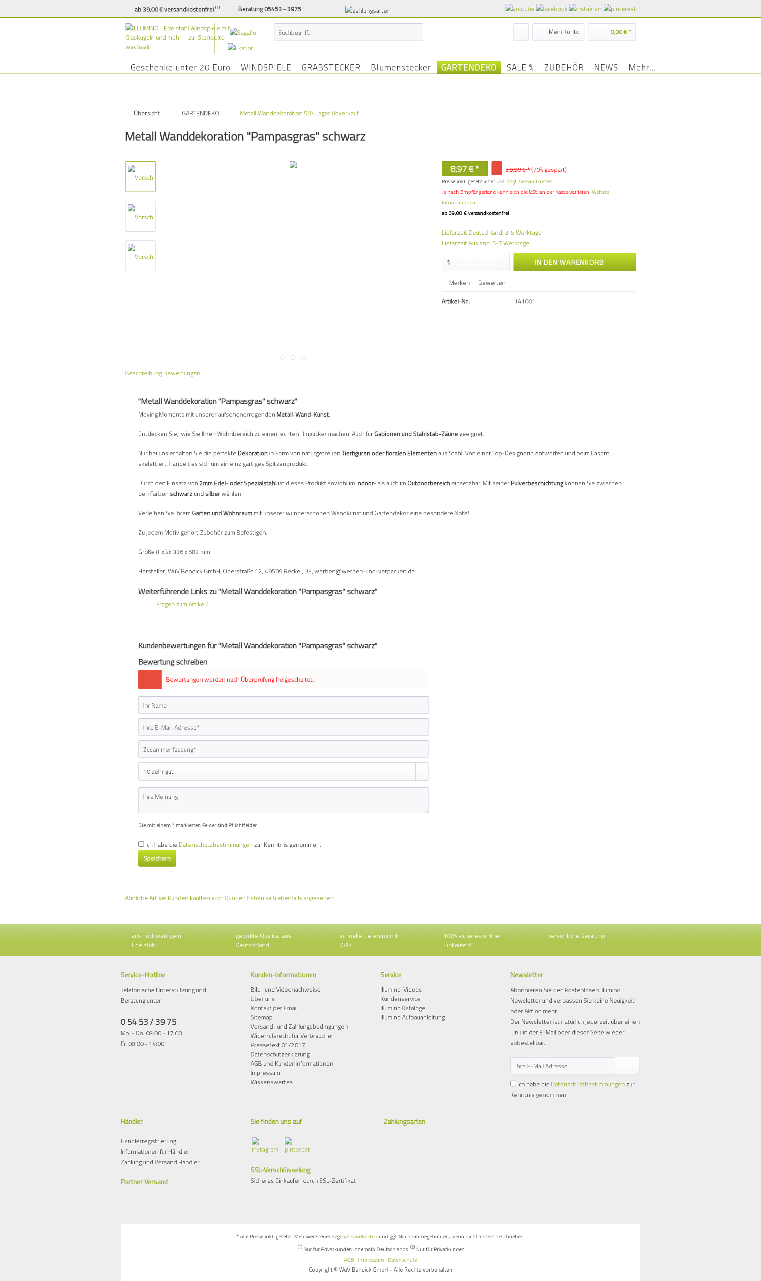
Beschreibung (143, 372)
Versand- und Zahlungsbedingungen (299, 1026)
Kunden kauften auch (196, 897)
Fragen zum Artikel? (182, 604)
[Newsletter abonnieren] (627, 1065)
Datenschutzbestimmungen (216, 844)
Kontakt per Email (274, 1007)
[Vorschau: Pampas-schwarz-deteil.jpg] (140, 176)
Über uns (263, 998)
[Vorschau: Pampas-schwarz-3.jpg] (140, 255)
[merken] (521, 32)
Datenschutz (402, 1259)
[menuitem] (348, 36)
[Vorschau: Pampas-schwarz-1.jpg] (140, 216)
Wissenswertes (272, 1081)
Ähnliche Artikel (145, 897)
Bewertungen (181, 372)
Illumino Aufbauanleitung (412, 1017)
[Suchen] (415, 32)
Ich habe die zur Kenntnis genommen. (233, 844)
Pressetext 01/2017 (278, 1044)
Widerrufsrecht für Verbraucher (292, 1035)
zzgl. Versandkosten (530, 181)
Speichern (157, 858)
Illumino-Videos (401, 989)
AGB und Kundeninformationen (292, 1063)
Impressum (265, 1072)
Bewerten (491, 282)
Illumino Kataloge (402, 1007)
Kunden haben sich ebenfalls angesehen (279, 897)
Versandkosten (360, 1236)
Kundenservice (400, 998)
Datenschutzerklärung (280, 1054)
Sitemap (262, 1017)
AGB (349, 1259)
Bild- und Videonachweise (286, 989)
